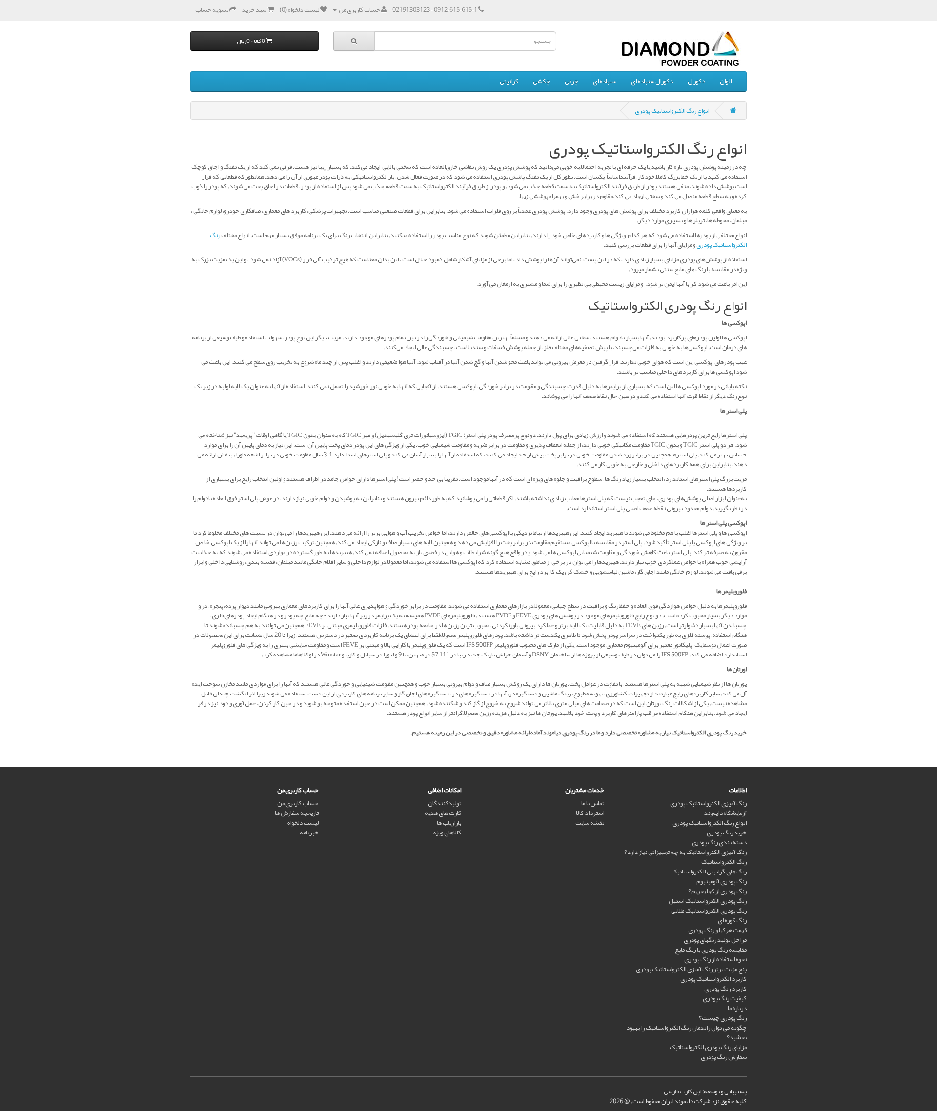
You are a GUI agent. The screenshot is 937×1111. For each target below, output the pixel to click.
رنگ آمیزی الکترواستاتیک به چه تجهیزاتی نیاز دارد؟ (685, 852)
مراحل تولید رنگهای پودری (715, 939)
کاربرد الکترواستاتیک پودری (713, 978)
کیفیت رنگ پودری (725, 998)
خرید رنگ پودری (727, 832)
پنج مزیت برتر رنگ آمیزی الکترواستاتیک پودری (691, 969)
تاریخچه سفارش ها (297, 813)
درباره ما (737, 1008)
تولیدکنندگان (444, 803)
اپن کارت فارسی (682, 1091)
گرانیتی (509, 81)
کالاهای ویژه (447, 832)
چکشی (541, 81)
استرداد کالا (590, 813)
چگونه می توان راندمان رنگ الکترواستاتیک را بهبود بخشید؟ (686, 1032)
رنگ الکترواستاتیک (724, 861)
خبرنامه (309, 832)
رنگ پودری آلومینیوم (721, 881)
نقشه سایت (589, 822)
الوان (726, 81)
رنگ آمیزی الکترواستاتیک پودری (708, 803)
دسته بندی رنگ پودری (719, 842)
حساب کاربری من (298, 803)
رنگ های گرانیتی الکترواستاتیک (709, 871)
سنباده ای (604, 81)
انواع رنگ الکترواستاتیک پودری (672, 110)
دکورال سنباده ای (652, 81)
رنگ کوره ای (732, 920)
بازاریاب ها (449, 822)
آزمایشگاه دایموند (725, 813)
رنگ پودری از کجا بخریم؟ (717, 891)
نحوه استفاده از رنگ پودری (715, 959)
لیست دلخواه (303, 822)
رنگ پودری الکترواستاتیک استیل (708, 900)
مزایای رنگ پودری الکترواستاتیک (708, 1047)
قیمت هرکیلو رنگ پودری (717, 930)
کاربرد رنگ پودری (725, 988)
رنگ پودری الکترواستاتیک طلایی (709, 910)
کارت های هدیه (443, 813)
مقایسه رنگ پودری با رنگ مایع (711, 949)
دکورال (696, 81)
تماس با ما (592, 803)
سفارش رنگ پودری (724, 1057)
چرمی (571, 81)
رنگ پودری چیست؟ (723, 1018)
